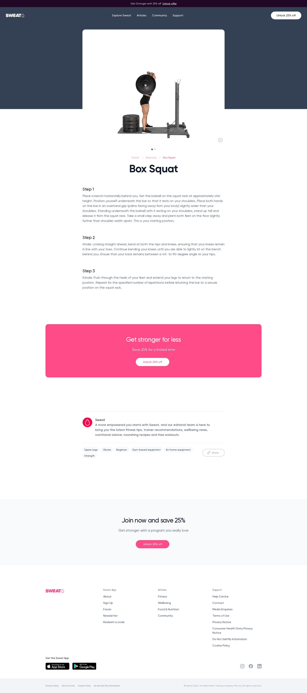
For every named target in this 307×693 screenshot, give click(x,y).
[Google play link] (84, 666)
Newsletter (110, 615)
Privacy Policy (52, 685)
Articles (141, 15)
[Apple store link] (57, 666)
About (107, 596)
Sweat (135, 157)
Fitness (162, 596)
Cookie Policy (221, 645)
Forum (107, 609)
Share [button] (215, 452)
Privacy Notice (221, 622)
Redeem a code (114, 622)
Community (159, 15)
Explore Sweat (121, 15)
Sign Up (108, 603)
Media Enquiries (222, 609)
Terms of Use (220, 615)
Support (178, 15)
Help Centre (220, 596)
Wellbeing (164, 603)
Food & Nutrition (168, 609)
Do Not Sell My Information (229, 639)
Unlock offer (170, 3)
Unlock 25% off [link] (152, 362)
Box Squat (169, 157)
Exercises (151, 157)
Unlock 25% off (286, 15)
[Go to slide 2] (155, 149)
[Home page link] (15, 15)
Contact (218, 603)
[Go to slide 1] (152, 149)
